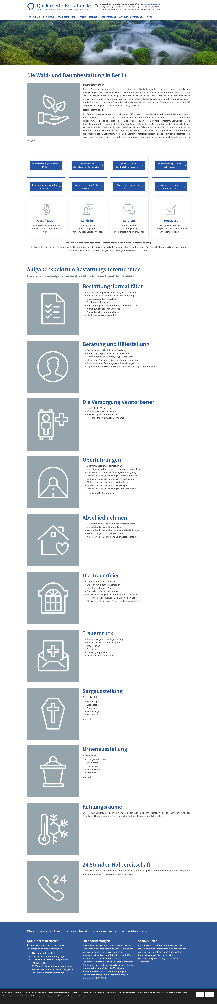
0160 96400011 (153, 4)
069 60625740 (37, 945)
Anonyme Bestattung (130, 16)
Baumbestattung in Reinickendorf (169, 187)
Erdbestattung (108, 16)
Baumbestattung (66, 16)
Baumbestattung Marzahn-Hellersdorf (44, 187)
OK (198, 994)
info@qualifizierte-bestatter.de (46, 948)
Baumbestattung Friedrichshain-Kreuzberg (128, 165)
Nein (208, 994)
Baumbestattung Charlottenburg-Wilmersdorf (86, 165)
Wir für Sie (34, 16)
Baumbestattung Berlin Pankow (128, 187)
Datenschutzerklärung (76, 996)
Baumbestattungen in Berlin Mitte (45, 165)
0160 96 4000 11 (59, 945)
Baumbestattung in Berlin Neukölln (86, 187)
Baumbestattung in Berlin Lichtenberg (169, 165)
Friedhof (150, 16)
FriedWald (48, 16)
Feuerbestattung (88, 16)
